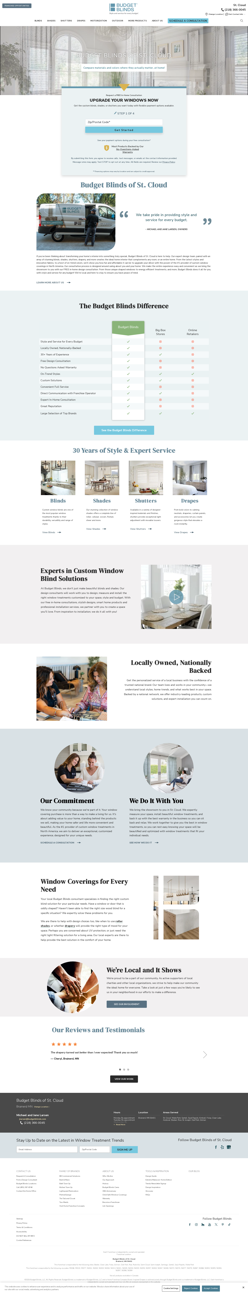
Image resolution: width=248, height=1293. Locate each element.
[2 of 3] (124, 1069)
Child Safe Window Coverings (114, 1195)
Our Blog (194, 1171)
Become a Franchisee (110, 1202)
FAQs (148, 1195)
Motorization (98, 20)
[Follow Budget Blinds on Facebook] (216, 1147)
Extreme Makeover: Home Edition (159, 1180)
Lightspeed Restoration (68, 1191)
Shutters (66, 20)
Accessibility (21, 1232)
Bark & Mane (64, 1180)
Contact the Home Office (26, 1191)
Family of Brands (69, 1171)
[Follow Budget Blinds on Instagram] (196, 1224)
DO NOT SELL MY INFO (25, 1236)
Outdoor (117, 20)
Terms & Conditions (24, 1227)
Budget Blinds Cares (110, 1187)
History (105, 1183)
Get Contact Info (236, 14)
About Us (157, 20)
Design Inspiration (153, 1187)
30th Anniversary (109, 1191)
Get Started (124, 130)
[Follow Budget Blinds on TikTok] (229, 1224)
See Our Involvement (127, 1004)
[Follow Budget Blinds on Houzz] (203, 1224)
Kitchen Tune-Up (65, 1187)
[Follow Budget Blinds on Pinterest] (222, 1224)
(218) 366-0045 (235, 10)
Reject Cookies (191, 1288)
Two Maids (63, 1202)
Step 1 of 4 (125, 113)
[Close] (243, 1287)
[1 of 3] (120, 1069)
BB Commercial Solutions (69, 1176)
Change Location (41, 1107)
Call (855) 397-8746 (24, 1187)
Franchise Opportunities (17, 6)
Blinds (38, 20)
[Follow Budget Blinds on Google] (229, 1147)
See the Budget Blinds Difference (124, 430)
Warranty (106, 1198)
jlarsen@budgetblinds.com (32, 1119)
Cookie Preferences (23, 1240)
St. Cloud (239, 5)
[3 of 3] (128, 1069)
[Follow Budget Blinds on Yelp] (222, 1147)
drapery (70, 926)
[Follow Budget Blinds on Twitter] (216, 1224)
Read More (120, 1124)
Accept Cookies (211, 1288)
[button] (214, 14)
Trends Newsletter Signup (156, 1183)
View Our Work (124, 1079)
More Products (137, 20)
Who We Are (107, 1176)
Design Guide (151, 1176)
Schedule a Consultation (188, 21)
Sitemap (19, 1219)
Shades (51, 20)
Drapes (81, 20)
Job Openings (108, 1206)
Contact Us (23, 1171)
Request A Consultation (26, 1176)
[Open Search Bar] (241, 21)
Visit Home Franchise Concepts (72, 1206)
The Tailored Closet (67, 1198)
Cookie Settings (171, 1288)
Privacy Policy (168, 162)
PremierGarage (65, 1195)
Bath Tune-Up (64, 1183)
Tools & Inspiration (157, 1171)
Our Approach (108, 1180)
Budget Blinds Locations (26, 1183)
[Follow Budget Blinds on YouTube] (209, 1224)
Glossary (149, 1191)
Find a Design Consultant (26, 1180)
